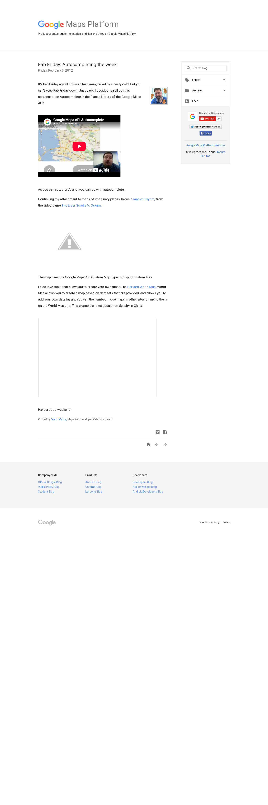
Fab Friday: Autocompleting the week (77, 64)
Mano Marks (58, 419)
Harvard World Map (141, 287)
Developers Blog (143, 482)
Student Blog (46, 491)
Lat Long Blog (93, 491)
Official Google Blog (50, 482)
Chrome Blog (93, 486)
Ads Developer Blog (145, 486)
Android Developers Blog (148, 491)
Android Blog (93, 482)
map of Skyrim (143, 199)
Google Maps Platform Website (205, 145)
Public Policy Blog (48, 486)
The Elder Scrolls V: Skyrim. (82, 205)
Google (203, 522)
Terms (226, 522)
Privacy (215, 522)
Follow (207, 133)
